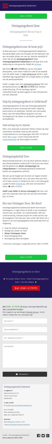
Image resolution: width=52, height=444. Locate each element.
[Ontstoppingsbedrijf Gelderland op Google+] (47, 436)
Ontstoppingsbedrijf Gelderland (22, 5)
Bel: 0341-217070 (26, 288)
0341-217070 (26, 16)
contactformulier (10, 139)
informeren (20, 184)
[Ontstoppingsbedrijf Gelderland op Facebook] (38, 436)
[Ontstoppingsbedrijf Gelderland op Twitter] (43, 436)
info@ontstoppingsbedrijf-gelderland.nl (19, 405)
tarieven (37, 64)
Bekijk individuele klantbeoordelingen (17, 424)
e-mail (14, 137)
